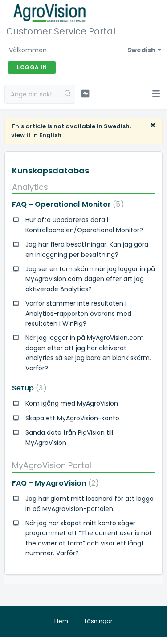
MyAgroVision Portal (51, 465)
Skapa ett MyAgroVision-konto (72, 418)
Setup (27, 388)
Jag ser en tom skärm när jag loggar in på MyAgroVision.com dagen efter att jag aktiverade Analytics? (90, 278)
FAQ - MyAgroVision (53, 483)
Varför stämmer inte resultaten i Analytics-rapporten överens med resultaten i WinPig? (78, 313)
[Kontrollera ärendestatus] (85, 93)
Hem (61, 621)
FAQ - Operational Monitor (66, 204)
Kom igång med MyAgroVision (71, 403)
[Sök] (68, 94)
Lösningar (99, 621)
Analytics (30, 187)
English (50, 135)
